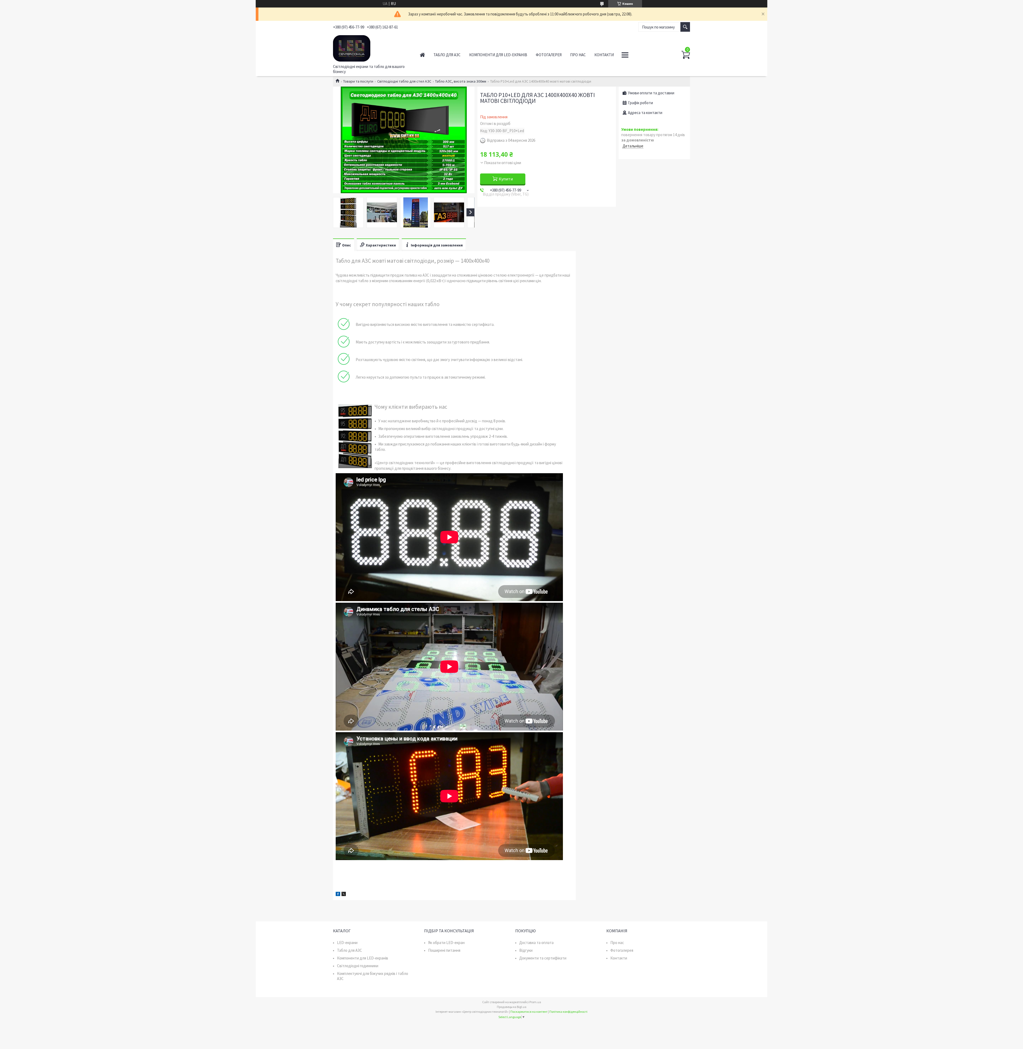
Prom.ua (535, 1002)
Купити (506, 178)
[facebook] (338, 894)
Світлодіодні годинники (357, 965)
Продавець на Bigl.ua (511, 1007)
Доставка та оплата (536, 942)
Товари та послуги (358, 81)
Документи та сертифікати (542, 958)
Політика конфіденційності (568, 1012)
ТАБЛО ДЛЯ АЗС (447, 54)
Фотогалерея (621, 950)
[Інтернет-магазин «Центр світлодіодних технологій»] (370, 47)
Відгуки (526, 950)
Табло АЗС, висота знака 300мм (460, 81)
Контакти (618, 958)
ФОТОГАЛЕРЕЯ (549, 54)
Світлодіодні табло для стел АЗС (404, 81)
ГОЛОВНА (422, 54)
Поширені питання (444, 950)
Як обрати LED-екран (446, 942)
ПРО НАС (578, 54)
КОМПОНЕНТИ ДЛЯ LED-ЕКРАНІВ (498, 54)
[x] (344, 894)
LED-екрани (347, 942)
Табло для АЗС (349, 950)
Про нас (617, 942)
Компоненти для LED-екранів (362, 958)
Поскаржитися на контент (528, 1012)
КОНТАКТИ (604, 54)
